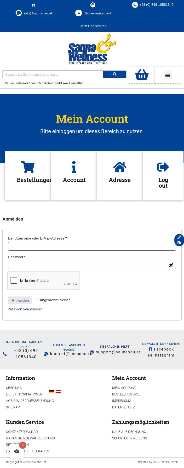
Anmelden (20, 300)
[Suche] (114, 74)
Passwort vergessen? (24, 309)
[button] (168, 75)
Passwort (25, 256)
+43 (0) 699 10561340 (156, 4)
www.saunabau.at (34, 462)
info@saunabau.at (38, 13)
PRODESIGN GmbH (165, 462)
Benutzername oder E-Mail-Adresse (46, 237)
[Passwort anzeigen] (170, 265)
